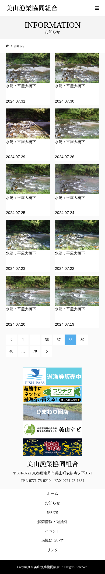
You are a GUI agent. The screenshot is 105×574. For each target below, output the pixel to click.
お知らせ (52, 503)
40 (11, 351)
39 (82, 340)
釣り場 (52, 512)
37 (59, 340)
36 (47, 340)
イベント (52, 531)
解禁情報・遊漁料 (53, 522)
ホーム (52, 494)
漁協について (52, 541)
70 (35, 351)
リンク (52, 550)
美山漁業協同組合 (32, 7)
